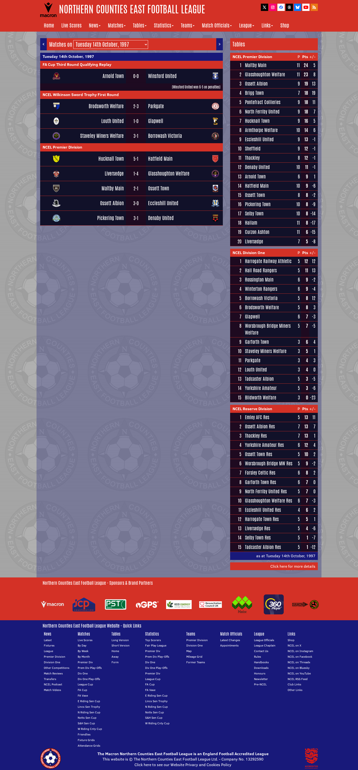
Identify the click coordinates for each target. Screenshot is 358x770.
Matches (115, 25)
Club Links (294, 684)
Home (49, 25)
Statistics (162, 25)
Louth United (112, 120)
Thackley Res (256, 435)
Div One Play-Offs (89, 679)
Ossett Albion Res (260, 426)
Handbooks (261, 662)
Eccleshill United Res (263, 509)
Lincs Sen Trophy (89, 707)
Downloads (261, 668)
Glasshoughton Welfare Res (268, 500)
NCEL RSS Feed (298, 679)
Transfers (50, 679)
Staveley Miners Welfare (102, 135)
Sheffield (253, 148)
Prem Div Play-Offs (90, 668)
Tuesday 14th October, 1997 (68, 56)
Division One (52, 662)
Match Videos (52, 690)
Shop (284, 25)
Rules (257, 657)
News (93, 25)
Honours (259, 673)
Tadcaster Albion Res (263, 547)
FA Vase (83, 695)
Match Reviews (53, 673)
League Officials (264, 640)
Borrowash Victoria (165, 135)
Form (115, 662)
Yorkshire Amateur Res (264, 445)
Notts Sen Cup (87, 718)
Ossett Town (158, 188)
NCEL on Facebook (300, 657)
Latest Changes (230, 640)
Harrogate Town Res (262, 519)
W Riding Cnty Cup (90, 729)
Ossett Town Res (258, 454)
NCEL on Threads (299, 662)
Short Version (121, 645)
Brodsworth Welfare (106, 106)
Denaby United (161, 217)
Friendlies (84, 734)
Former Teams (195, 662)
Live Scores (71, 25)
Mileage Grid (194, 657)
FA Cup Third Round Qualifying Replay (77, 64)
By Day (82, 645)
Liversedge (114, 173)
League (245, 25)
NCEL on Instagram (300, 651)
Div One (83, 673)
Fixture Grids (86, 740)
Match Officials (215, 25)
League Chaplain (264, 645)
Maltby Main (113, 188)
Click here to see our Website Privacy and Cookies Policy (182, 764)
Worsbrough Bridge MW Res (268, 463)
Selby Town (254, 213)
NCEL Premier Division (62, 147)
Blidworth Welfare (260, 397)
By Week (83, 651)
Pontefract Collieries (262, 102)
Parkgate (156, 106)
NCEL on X (294, 645)
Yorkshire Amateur (261, 388)
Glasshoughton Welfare (168, 173)
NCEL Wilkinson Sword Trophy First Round (81, 94)
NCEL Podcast (53, 684)
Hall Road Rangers (261, 270)
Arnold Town (113, 76)
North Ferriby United (262, 111)
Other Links (295, 690)
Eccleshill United (163, 203)
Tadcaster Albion (259, 378)
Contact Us (261, 651)
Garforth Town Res (260, 482)
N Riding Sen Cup (89, 712)
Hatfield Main (160, 158)
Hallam (251, 222)
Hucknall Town (111, 158)
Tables (138, 25)
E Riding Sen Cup (89, 701)
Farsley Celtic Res (260, 472)
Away (115, 657)
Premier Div (85, 662)
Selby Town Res (258, 537)
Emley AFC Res (257, 417)
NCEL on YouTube (299, 673)
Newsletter (261, 679)
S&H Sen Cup (86, 723)
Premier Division (54, 657)
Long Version (120, 640)
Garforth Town (257, 341)
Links (266, 25)
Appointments (229, 645)
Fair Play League (155, 645)
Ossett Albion (112, 203)
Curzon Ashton (257, 232)
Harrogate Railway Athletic (268, 261)
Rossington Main (259, 279)
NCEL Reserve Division (252, 408)
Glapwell (155, 120)
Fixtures (49, 645)
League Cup (85, 684)
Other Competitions (56, 668)
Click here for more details (292, 566)
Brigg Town (254, 92)
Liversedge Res (257, 528)
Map (189, 651)
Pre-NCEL (260, 684)
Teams (186, 25)
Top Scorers (153, 640)
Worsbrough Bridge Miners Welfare (268, 329)
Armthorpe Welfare (261, 130)
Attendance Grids (89, 745)
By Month (84, 657)
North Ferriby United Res (266, 491)
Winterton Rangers (261, 288)
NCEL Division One (249, 252)
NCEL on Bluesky (299, 668)
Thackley (252, 157)
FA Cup (82, 690)
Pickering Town (110, 217)
